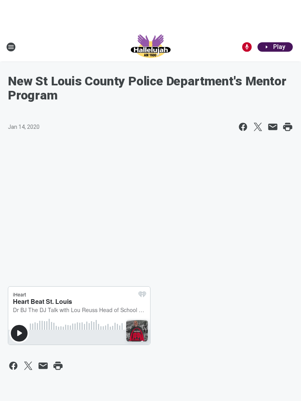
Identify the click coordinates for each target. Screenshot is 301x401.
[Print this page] (287, 126)
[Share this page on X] (257, 126)
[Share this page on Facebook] (243, 126)
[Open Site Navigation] (11, 47)
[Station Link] (151, 47)
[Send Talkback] (247, 47)
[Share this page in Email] (272, 126)
